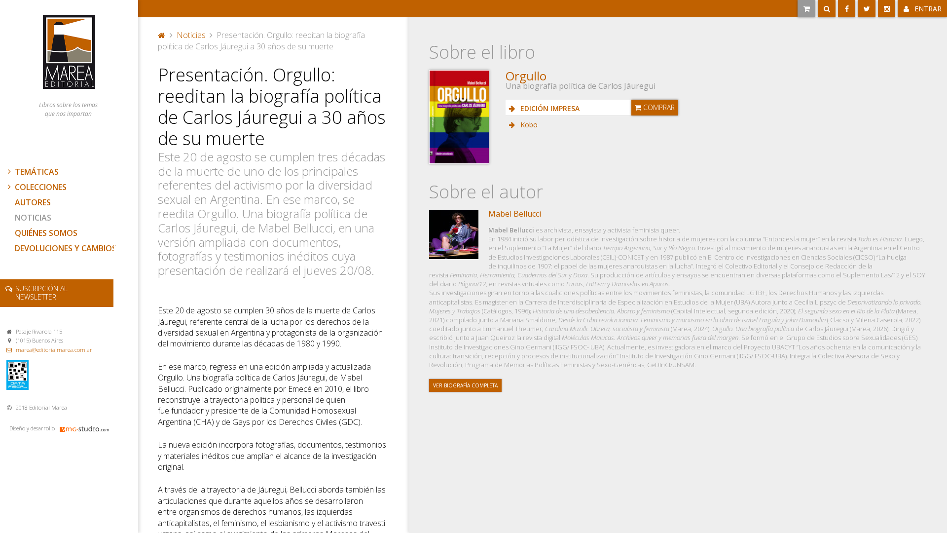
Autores (33, 202)
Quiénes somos (46, 233)
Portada (162, 34)
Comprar (658, 107)
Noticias (33, 218)
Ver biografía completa (465, 385)
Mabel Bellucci (514, 213)
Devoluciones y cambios (65, 248)
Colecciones (41, 187)
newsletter (41, 293)
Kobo (528, 124)
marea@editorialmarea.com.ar (54, 349)
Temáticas (37, 172)
